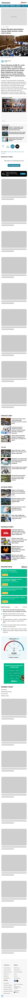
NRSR (15, 151)
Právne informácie (7, 967)
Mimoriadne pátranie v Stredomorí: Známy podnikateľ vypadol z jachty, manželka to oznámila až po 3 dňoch (15, 621)
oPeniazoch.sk (8, 60)
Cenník (15, 974)
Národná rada (10, 151)
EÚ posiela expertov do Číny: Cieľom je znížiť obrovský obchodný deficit (17, 133)
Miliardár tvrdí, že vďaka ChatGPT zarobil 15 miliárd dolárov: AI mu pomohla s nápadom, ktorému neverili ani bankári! (15, 630)
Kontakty (6, 980)
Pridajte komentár (14, 165)
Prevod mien (4, 689)
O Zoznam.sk (6, 965)
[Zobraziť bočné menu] (26, 6)
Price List (15, 976)
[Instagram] (17, 981)
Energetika (13, 519)
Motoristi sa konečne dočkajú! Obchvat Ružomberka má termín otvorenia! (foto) (14, 625)
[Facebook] (15, 981)
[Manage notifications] (2, 996)
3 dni (16, 607)
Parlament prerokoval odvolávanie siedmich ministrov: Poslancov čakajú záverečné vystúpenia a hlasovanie (18, 430)
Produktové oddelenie (8, 985)
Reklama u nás (17, 967)
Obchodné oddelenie (8, 987)
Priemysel (12, 6)
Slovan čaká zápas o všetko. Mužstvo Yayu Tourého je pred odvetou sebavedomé (19, 452)
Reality (7, 6)
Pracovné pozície (6, 567)
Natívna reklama (17, 978)
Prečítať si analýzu (13, 657)
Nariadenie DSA (7, 978)
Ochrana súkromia (7, 969)
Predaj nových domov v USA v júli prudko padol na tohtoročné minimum (16, 139)
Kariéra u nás (6, 974)
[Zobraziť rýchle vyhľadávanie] (23, 6)
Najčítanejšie (5, 607)
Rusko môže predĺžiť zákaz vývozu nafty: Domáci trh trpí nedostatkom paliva (19, 517)
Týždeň (24, 607)
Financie (2, 6)
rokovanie (3, 153)
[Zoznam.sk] (17, 991)
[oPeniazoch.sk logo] (5, 2)
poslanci (22, 151)
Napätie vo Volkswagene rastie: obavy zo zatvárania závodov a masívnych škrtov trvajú (16, 128)
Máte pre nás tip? (7, 993)
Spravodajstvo (6, 983)
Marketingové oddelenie (8, 991)
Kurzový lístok (4, 693)
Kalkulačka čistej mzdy (6, 691)
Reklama (16, 965)
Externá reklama (17, 969)
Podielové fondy (5, 695)
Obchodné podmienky (18, 971)
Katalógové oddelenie (8, 989)
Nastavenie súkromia (8, 971)
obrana (18, 151)
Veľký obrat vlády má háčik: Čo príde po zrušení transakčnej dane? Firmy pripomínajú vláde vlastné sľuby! (14, 615)
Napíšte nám (6, 976)
